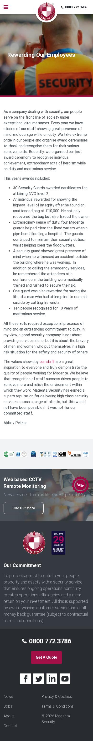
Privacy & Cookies (56, 696)
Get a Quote (46, 657)
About (9, 716)
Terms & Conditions (57, 706)
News (8, 696)
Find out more (23, 508)
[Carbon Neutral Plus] (9, 454)
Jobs (8, 706)
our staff (47, 361)
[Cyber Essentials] (33, 454)
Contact (10, 726)
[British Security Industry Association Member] (74, 454)
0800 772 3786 (76, 7)
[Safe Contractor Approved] (24, 454)
